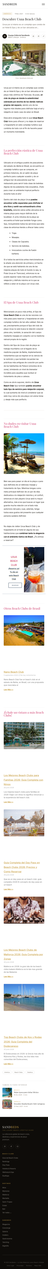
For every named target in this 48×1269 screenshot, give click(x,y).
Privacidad (20, 1265)
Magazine (6, 1224)
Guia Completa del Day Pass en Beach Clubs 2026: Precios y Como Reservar (22, 867)
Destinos (30, 1072)
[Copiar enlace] (43, 36)
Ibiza (4, 1188)
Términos (29, 1265)
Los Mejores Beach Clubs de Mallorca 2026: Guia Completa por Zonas (23, 954)
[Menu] (43, 4)
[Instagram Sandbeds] (38, 36)
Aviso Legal (10, 1265)
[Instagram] (4, 1146)
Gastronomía (7, 1239)
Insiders (5, 1235)
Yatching (5, 1242)
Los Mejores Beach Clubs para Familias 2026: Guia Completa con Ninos (23, 780)
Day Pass (5, 1165)
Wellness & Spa (8, 1172)
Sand (10, 1127)
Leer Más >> (8, 690)
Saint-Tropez (7, 1202)
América (7, 13)
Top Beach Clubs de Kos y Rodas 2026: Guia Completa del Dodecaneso (23, 1042)
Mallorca (5, 1195)
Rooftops (5, 1176)
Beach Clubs (19, 1072)
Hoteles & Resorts (9, 1169)
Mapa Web (37, 1265)
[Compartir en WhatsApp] (33, 36)
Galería (5, 1232)
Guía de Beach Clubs (10, 1158)
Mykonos (5, 1191)
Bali (3, 1209)
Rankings (5, 1161)
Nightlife (5, 1246)
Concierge (6, 1228)
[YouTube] (17, 1146)
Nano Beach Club (14, 672)
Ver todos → (6, 1213)
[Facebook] (11, 1146)
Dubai (4, 1205)
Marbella (5, 1198)
